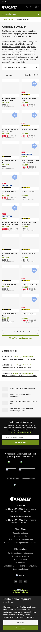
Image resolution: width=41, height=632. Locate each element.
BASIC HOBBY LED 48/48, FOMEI (10, 131)
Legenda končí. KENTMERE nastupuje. (17, 367)
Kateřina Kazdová (27, 356)
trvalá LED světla (13, 47)
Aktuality (15, 356)
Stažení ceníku (21, 563)
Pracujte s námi (20, 559)
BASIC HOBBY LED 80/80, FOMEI (30, 162)
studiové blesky (19, 44)
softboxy (11, 52)
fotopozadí (6, 62)
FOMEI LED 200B (29, 314)
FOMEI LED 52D (9, 285)
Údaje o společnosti (21, 569)
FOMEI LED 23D (28, 192)
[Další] (37, 332)
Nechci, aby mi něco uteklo (20, 422)
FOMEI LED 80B (28, 254)
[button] (37, 2)
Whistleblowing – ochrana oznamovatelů (20, 566)
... (27, 332)
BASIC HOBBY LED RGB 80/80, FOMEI (10, 224)
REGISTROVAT (20, 442)
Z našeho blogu (9, 351)
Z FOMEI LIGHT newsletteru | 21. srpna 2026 (19, 359)
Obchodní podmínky (20, 533)
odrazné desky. (20, 62)
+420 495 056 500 (22, 512)
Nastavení (20, 622)
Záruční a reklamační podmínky (20, 539)
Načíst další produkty (22, 338)
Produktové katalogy (20, 556)
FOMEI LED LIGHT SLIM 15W (29, 224)
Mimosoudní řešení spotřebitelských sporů (20, 543)
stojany (23, 47)
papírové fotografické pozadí (18, 49)
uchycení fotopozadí (15, 54)
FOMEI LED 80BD (29, 130)
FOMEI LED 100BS (30, 285)
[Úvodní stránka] (9, 7)
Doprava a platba (20, 536)
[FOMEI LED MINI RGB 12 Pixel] (10, 88)
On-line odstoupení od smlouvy (20, 553)
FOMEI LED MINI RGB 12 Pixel (9, 100)
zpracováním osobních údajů (20, 432)
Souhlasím (20, 628)
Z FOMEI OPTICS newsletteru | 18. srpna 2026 (19, 376)
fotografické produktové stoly (25, 59)
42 (30, 332)
